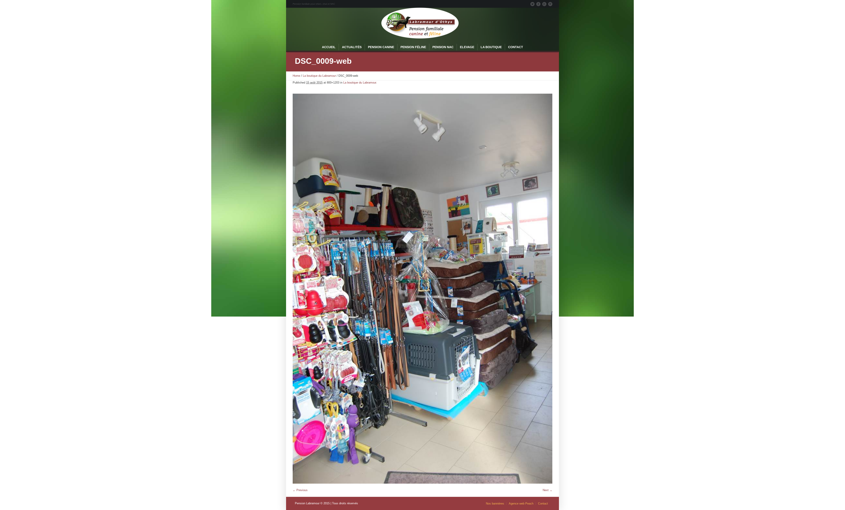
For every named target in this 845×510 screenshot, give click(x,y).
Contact (543, 503)
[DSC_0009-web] (422, 289)
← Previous (300, 490)
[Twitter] (532, 4)
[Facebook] (538, 4)
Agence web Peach (521, 503)
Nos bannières (495, 503)
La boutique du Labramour (319, 75)
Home (296, 75)
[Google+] (544, 4)
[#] (550, 4)
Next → (547, 490)
